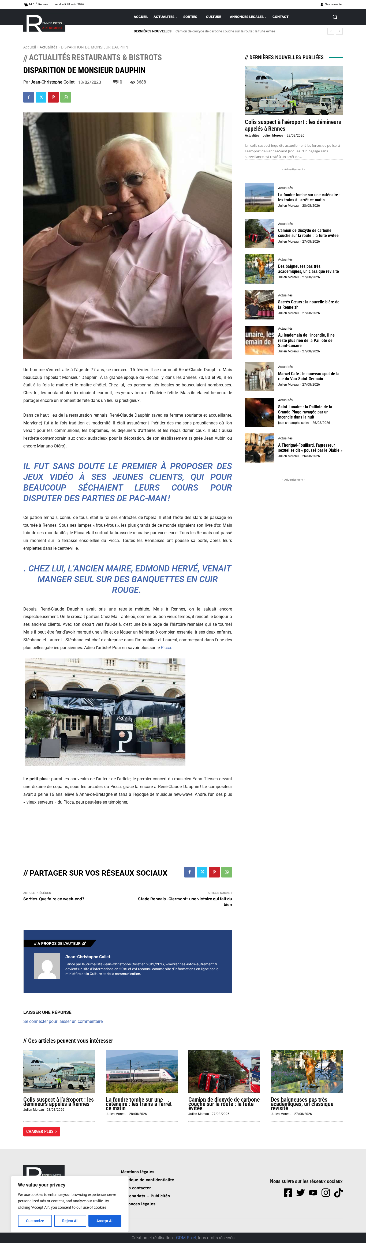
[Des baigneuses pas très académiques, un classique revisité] (259, 269)
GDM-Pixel (186, 1237)
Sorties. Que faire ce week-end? (53, 899)
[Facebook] (28, 97)
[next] (339, 31)
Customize (35, 1221)
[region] (70, 1204)
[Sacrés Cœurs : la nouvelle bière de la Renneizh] (259, 305)
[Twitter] (41, 97)
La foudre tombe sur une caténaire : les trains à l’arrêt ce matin (309, 197)
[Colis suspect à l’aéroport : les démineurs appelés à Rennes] (294, 90)
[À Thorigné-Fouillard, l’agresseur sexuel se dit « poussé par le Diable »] (259, 448)
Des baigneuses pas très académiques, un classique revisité (221, 31)
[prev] (330, 31)
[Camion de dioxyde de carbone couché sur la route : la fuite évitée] (259, 233)
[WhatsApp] (65, 97)
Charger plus (40, 1131)
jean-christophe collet (52, 82)
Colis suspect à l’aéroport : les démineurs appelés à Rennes (58, 1101)
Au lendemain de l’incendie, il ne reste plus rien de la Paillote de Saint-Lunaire (306, 340)
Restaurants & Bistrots (117, 58)
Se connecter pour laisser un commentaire (63, 1021)
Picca (166, 647)
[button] (335, 17)
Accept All (105, 1221)
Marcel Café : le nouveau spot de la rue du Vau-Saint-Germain (308, 376)
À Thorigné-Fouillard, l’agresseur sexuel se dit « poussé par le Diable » (310, 448)
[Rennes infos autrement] (44, 22)
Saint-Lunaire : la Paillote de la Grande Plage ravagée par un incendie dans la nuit (305, 412)
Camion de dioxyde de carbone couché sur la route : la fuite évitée (308, 233)
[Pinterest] (53, 97)
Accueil (29, 47)
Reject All (70, 1221)
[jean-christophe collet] (47, 966)
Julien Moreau (273, 135)
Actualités (48, 47)
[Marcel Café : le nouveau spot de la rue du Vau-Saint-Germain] (259, 376)
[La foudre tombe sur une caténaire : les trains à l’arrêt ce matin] (259, 197)
